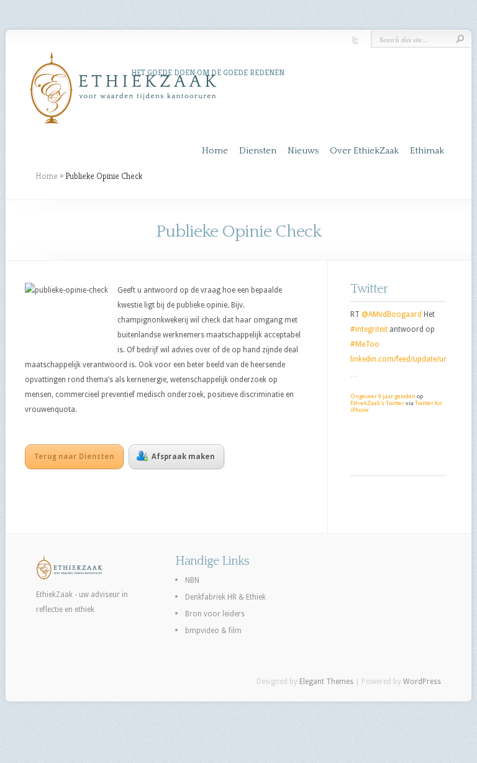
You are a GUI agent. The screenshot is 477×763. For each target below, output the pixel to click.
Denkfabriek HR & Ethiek (225, 597)
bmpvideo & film (213, 630)
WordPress (422, 681)
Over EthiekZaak (364, 150)
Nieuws (303, 150)
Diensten (257, 150)
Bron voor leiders (215, 614)
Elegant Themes (326, 681)
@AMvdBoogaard (391, 314)
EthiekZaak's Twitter (377, 403)
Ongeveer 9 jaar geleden (383, 396)
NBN (192, 580)
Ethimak (427, 150)
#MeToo (364, 344)
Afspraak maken (183, 456)
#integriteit (369, 329)
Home (215, 150)
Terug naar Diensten (74, 456)
